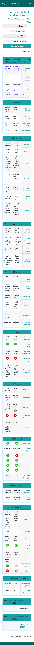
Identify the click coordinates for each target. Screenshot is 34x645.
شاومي (8, 90)
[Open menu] (30, 3)
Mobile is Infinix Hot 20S (16, 69)
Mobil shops (16, 3)
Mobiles (16, 95)
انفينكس (16, 90)
